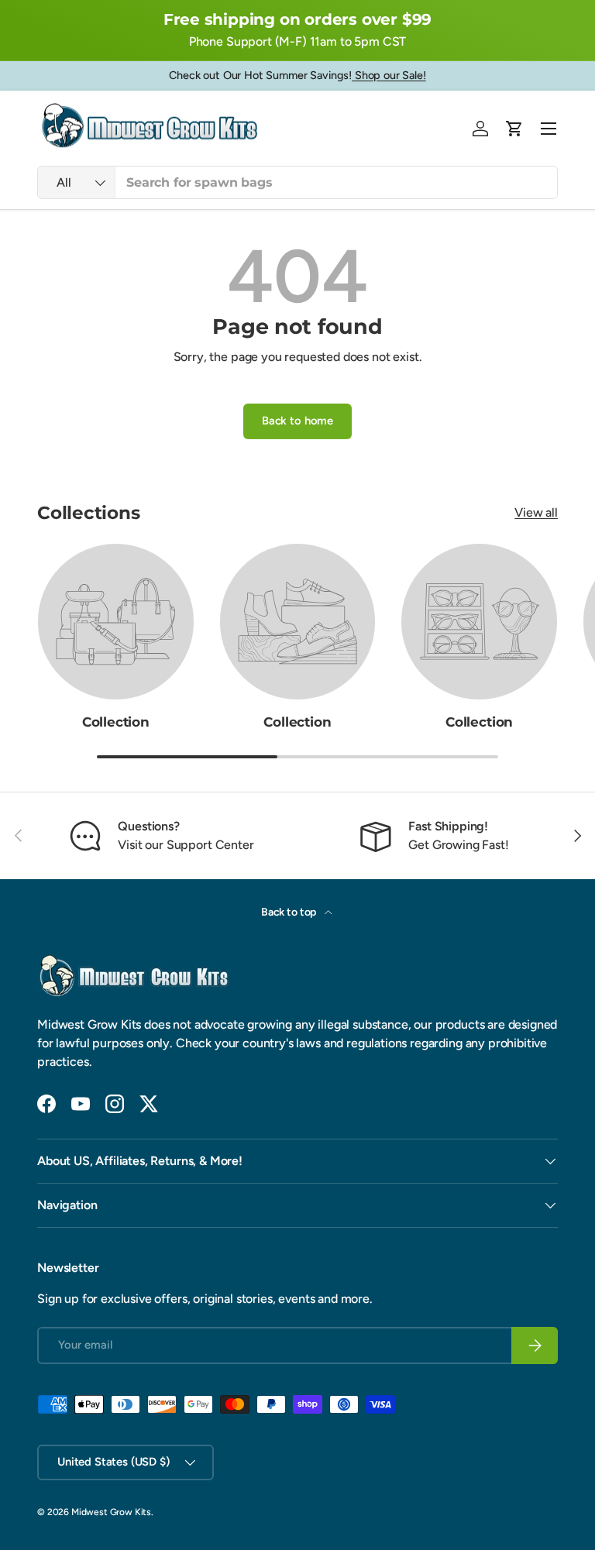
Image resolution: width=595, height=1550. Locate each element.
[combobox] (297, 182)
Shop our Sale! (389, 75)
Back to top (289, 912)
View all (536, 512)
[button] (514, 129)
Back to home (297, 421)
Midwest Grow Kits (111, 1512)
